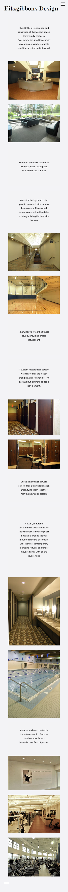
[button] (31, 8)
